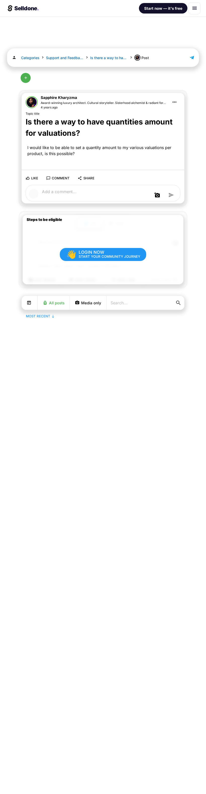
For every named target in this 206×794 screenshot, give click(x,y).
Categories (30, 58)
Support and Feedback (65, 58)
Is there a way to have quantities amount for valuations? (109, 58)
